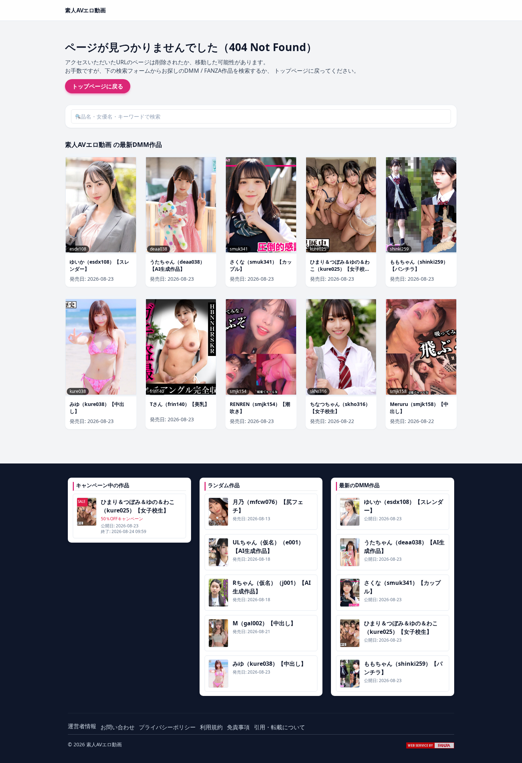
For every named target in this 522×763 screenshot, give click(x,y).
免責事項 (238, 727)
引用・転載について (279, 727)
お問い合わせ (117, 727)
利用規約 (211, 727)
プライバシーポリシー (167, 727)
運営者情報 (82, 726)
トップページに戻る (97, 86)
